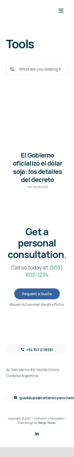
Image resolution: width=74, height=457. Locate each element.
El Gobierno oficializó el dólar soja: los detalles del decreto (37, 167)
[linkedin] (37, 433)
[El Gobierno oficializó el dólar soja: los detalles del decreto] (37, 124)
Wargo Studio (47, 423)
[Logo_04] (21, 5)
